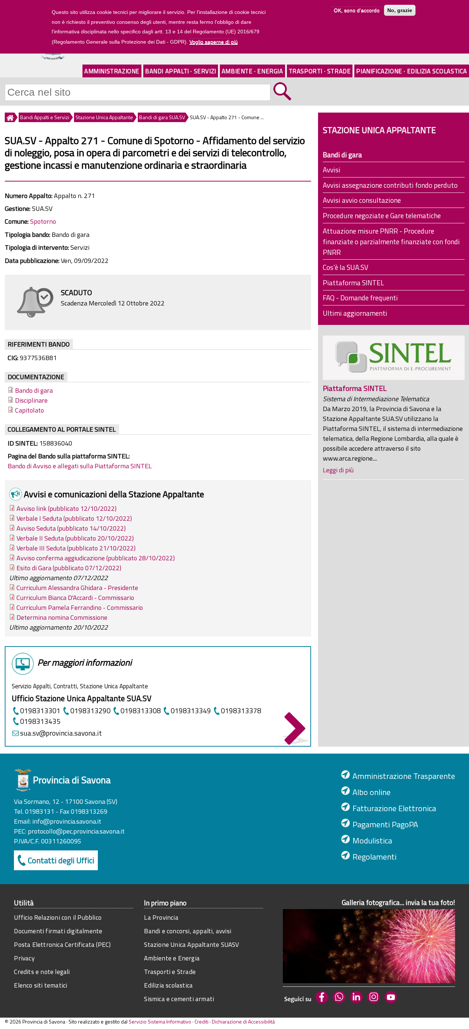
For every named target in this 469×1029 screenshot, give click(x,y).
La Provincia (161, 917)
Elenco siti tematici (40, 985)
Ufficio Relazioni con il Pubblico (57, 917)
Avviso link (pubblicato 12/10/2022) (66, 508)
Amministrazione (112, 71)
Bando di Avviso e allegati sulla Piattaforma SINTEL (80, 466)
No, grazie (399, 10)
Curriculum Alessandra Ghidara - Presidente (77, 588)
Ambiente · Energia (252, 71)
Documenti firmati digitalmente (58, 931)
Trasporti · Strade (320, 71)
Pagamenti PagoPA (385, 824)
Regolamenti (374, 856)
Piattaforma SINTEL (353, 282)
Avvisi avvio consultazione (362, 200)
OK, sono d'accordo (357, 10)
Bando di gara (34, 390)
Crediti (201, 1021)
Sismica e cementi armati (179, 999)
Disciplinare (31, 400)
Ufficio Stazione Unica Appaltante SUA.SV (81, 698)
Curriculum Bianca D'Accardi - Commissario (75, 598)
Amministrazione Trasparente (403, 776)
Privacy (24, 958)
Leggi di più (338, 470)
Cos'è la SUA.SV (345, 267)
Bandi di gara (342, 154)
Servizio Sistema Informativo (160, 1021)
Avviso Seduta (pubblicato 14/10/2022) (71, 528)
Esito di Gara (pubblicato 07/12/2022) (68, 568)
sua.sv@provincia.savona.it (61, 733)
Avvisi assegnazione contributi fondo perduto (390, 185)
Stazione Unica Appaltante (104, 117)
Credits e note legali (42, 972)
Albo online (371, 792)
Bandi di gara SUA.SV (162, 117)
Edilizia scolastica (168, 985)
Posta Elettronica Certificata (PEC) (62, 944)
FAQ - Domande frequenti (360, 297)
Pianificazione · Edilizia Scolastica (411, 71)
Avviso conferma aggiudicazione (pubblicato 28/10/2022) (95, 558)
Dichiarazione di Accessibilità (243, 1021)
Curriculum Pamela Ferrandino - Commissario (79, 607)
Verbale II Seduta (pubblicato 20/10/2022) (75, 538)
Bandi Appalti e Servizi (44, 117)
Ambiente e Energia (172, 958)
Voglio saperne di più (213, 42)
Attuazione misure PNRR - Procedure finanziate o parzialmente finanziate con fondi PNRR (391, 241)
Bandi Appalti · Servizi (180, 71)
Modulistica (372, 840)
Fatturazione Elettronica (394, 808)
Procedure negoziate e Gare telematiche (382, 215)
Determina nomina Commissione (61, 617)
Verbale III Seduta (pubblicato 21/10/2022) (76, 548)
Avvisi (331, 169)
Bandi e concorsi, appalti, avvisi (187, 931)
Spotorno (43, 221)
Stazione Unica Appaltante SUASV (191, 944)
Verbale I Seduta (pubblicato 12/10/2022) (74, 518)
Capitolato (29, 410)
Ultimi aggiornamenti (355, 313)
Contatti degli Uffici (61, 860)
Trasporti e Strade (170, 972)
